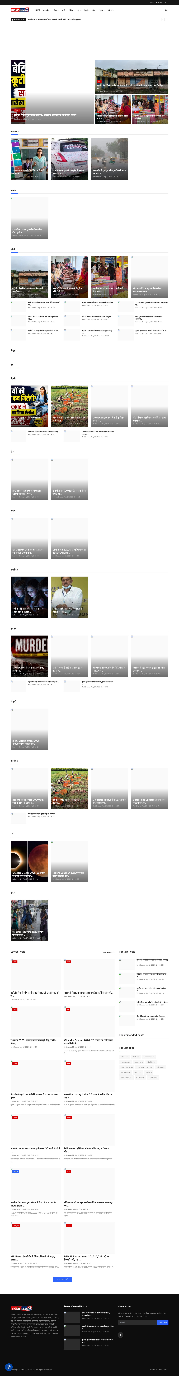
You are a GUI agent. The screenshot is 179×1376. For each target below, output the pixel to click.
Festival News (125, 1072)
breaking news (149, 1057)
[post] (52, 92)
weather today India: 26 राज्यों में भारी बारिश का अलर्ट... (88, 1096)
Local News (140, 1077)
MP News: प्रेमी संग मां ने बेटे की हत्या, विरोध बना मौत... (86, 1150)
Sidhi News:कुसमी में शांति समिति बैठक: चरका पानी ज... (151, 303)
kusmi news (153, 1077)
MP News (135, 1057)
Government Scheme (144, 1067)
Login (152, 2)
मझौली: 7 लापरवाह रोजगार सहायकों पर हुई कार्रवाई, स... (97, 332)
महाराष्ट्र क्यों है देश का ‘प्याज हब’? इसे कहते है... (67, 801)
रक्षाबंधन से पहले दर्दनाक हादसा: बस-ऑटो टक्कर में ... (149, 669)
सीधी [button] (63, 10)
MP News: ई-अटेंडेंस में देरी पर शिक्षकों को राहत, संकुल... (33, 1258)
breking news (125, 1062)
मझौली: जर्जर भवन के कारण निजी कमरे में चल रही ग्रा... (98, 302)
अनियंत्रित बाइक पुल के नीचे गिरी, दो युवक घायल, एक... (109, 669)
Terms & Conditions (158, 1369)
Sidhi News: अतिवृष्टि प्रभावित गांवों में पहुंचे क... (97, 316)
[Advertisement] (89, 40)
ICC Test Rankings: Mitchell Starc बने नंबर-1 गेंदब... (26, 492)
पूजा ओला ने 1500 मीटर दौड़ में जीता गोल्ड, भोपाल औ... (69, 492)
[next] (166, 19)
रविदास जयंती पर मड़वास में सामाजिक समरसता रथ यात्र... (147, 290)
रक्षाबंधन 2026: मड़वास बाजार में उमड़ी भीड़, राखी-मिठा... (149, 117)
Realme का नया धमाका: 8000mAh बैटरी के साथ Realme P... (28, 801)
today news (138, 1062)
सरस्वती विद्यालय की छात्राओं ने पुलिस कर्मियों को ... (67, 290)
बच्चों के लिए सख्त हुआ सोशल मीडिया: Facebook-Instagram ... (33, 1204)
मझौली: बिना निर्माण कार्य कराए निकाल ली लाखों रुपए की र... (35, 994)
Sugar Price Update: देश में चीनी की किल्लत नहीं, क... (149, 801)
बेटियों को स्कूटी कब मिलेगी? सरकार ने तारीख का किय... (27, 419)
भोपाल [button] (55, 10)
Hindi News (151, 1062)
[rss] (120, 1335)
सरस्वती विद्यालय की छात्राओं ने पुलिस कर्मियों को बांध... (112, 117)
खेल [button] (93, 10)
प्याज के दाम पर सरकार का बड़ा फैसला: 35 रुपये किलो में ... (35, 1150)
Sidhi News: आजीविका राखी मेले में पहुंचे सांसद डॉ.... (43, 317)
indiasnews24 (19, 119)
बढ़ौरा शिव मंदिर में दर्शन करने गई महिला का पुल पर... (43, 682)
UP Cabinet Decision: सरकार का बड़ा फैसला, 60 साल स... (27, 551)
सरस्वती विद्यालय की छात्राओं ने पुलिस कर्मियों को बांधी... (88, 992)
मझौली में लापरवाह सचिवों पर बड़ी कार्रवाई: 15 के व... (43, 331)
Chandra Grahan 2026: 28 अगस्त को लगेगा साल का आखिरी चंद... (88, 1042)
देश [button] (78, 10)
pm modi (138, 1072)
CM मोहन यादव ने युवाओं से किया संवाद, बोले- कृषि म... (27, 231)
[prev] (163, 19)
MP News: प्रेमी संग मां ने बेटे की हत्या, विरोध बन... (28, 669)
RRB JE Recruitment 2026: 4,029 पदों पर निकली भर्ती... (26, 742)
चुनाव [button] (101, 10)
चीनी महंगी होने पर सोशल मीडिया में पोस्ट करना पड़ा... (44, 432)
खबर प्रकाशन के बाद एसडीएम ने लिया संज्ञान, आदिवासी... (148, 317)
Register (159, 2)
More (110, 10)
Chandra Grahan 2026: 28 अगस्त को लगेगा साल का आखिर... (28, 874)
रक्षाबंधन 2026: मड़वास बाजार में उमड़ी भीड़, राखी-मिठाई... (33, 1042)
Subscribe (163, 1322)
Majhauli (149, 1072)
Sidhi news (124, 1057)
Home (37, 10)
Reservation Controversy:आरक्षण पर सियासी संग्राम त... (98, 433)
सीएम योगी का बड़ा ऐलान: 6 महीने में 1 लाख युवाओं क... (149, 419)
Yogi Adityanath (126, 1077)
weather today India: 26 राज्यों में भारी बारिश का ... (27, 933)
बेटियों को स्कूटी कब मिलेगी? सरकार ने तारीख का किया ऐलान (34, 1096)
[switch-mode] (166, 2)
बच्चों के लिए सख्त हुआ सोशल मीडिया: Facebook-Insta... (26, 610)
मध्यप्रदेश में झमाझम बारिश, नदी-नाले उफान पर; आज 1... (109, 172)
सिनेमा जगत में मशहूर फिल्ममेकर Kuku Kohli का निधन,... (67, 610)
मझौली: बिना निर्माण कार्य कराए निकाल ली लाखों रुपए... (27, 290)
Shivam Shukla (17, 236)
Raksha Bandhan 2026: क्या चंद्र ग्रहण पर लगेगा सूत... (68, 874)
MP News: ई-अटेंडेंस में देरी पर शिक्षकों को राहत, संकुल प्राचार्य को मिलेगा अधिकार (53, 19)
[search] (166, 10)
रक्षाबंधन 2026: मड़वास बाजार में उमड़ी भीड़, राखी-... (108, 290)
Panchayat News (127, 1067)
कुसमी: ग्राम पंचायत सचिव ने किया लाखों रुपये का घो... (151, 331)
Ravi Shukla (101, 91)
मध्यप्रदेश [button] (46, 10)
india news (160, 1067)
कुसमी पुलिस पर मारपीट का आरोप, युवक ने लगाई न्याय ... (97, 683)
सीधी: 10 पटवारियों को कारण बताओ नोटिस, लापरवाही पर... (44, 303)
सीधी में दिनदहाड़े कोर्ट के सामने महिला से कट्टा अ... (68, 669)
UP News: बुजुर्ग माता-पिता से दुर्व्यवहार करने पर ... (108, 419)
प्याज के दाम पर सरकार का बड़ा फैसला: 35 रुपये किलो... (69, 419)
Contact (13, 2)
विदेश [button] (71, 10)
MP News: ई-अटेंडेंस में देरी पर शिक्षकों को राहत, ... (28, 172)
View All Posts (108, 952)
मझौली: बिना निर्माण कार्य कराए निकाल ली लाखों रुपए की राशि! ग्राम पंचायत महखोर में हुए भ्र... (130, 87)
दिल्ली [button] (86, 10)
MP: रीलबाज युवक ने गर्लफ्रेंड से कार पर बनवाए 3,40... (68, 172)
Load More (61, 1279)
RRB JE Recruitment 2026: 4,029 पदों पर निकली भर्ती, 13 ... (86, 1258)
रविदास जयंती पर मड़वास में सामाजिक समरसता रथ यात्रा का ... (88, 1204)
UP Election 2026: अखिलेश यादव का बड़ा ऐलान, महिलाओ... (69, 551)
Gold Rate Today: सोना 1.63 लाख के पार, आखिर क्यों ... (109, 801)
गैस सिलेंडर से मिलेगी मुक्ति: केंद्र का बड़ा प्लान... (42, 814)
